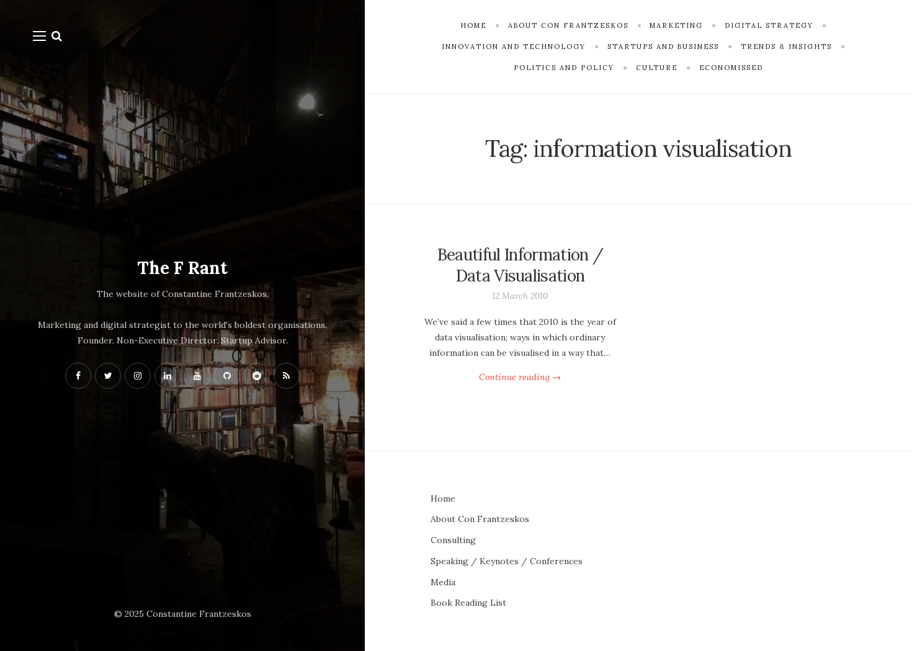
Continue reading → (520, 377)
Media (443, 582)
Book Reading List (468, 602)
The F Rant (182, 268)
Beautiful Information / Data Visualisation (520, 265)
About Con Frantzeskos (480, 519)
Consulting (453, 540)
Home (443, 498)
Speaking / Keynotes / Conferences (507, 561)
